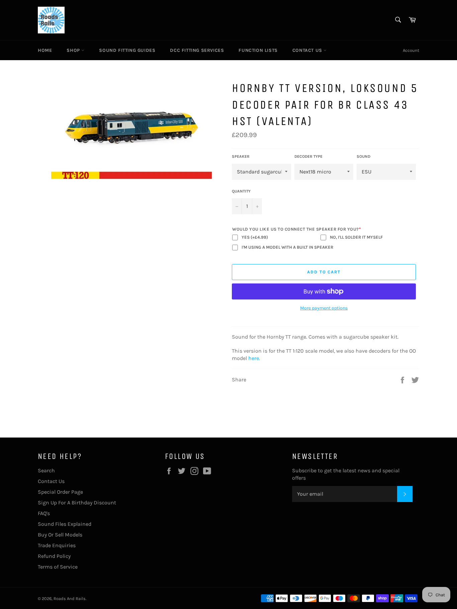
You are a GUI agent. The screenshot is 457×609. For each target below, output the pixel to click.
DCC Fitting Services (197, 50)
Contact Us (308, 50)
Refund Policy (54, 556)
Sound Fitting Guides (127, 50)
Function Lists (258, 50)
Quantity (241, 191)
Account (411, 50)
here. (254, 358)
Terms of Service (58, 567)
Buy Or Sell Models (60, 534)
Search (46, 470)
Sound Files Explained (64, 524)
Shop (74, 50)
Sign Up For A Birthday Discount (77, 502)
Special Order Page (60, 492)
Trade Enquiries (57, 545)
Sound (363, 156)
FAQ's (44, 513)
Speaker (241, 156)
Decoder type (308, 156)
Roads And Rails (70, 598)
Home (45, 50)
